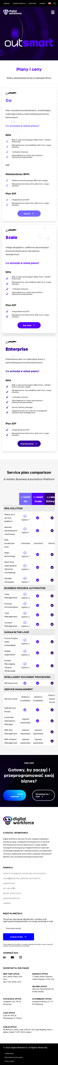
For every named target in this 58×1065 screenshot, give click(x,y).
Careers (6, 3)
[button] (29, 213)
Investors (32, 3)
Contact (42, 3)
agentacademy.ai (19, 3)
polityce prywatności (22, 946)
